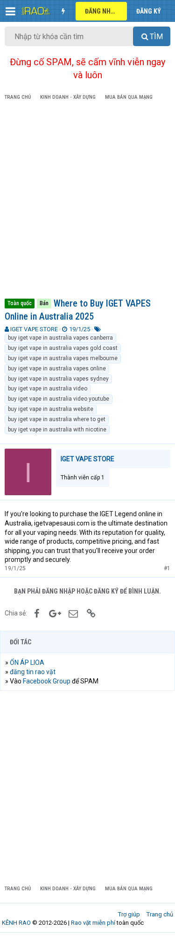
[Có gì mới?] (63, 11)
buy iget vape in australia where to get (56, 419)
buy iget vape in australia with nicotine (57, 429)
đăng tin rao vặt (33, 672)
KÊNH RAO (16, 922)
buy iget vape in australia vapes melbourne (63, 358)
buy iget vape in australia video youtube (58, 399)
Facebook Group (46, 681)
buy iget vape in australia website (50, 409)
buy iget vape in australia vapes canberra (60, 337)
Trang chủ (160, 914)
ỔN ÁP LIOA (27, 662)
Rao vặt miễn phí (93, 922)
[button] (10, 11)
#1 (167, 568)
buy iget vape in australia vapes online (57, 368)
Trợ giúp (129, 914)
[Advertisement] (87, 201)
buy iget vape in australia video (47, 388)
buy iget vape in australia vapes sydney (58, 378)
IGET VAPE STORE (34, 329)
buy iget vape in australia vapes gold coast (63, 348)
